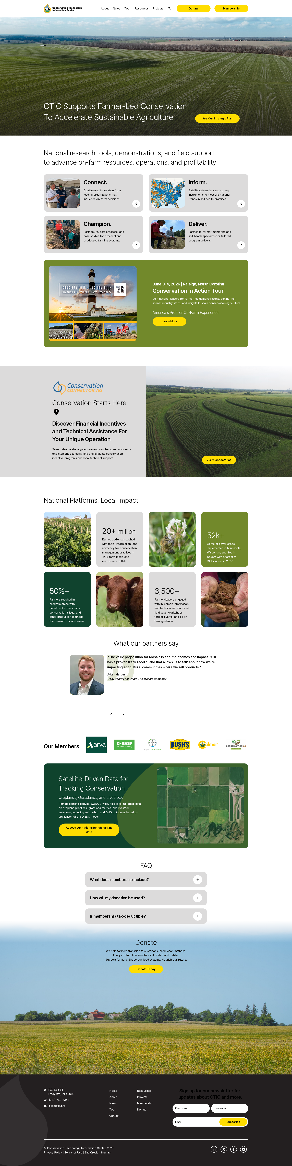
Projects (158, 8)
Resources (142, 8)
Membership (231, 8)
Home (113, 1090)
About (105, 8)
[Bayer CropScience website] (96, 744)
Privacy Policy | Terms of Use (63, 1152)
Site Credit (91, 1152)
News (116, 8)
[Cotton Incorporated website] (236, 745)
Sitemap (105, 1152)
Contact (114, 1115)
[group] (120, 545)
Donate (194, 8)
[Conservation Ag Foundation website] (180, 744)
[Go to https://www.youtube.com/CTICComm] (243, 1149)
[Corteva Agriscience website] (208, 744)
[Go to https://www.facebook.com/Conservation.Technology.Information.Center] (233, 1149)
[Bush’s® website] (124, 744)
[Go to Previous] (111, 714)
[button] (146, 879)
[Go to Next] (123, 714)
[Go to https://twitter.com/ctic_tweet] (224, 1149)
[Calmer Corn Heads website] (152, 744)
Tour (127, 8)
